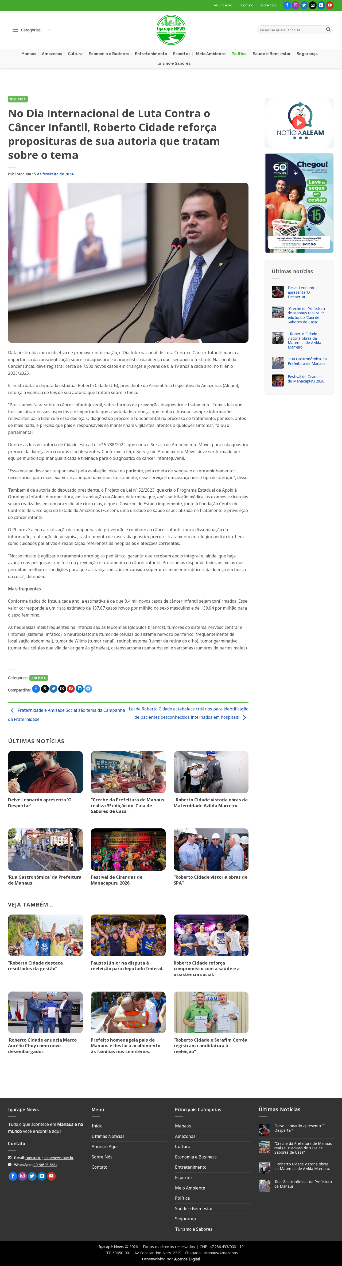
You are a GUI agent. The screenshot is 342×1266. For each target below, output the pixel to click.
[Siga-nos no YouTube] (330, 5)
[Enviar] (328, 30)
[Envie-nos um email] (313, 5)
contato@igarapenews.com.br (49, 1157)
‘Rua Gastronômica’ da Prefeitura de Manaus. (44, 880)
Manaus (28, 53)
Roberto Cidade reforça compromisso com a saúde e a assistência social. (207, 968)
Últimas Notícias (108, 1136)
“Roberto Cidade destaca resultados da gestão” (35, 966)
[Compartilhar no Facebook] (36, 689)
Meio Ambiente (211, 53)
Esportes (181, 53)
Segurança (307, 53)
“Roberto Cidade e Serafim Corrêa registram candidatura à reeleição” (210, 1045)
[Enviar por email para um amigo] (62, 689)
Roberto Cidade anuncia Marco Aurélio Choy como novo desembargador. (42, 1045)
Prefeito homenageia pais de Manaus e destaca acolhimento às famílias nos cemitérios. (125, 1045)
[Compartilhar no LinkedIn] (80, 689)
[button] (31, 30)
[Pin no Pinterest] (71, 689)
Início (97, 1126)
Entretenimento (151, 53)
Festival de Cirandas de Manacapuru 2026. (116, 880)
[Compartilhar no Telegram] (88, 689)
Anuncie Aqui (224, 5)
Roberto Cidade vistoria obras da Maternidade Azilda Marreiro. (211, 802)
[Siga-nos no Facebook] (287, 5)
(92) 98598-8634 (44, 1164)
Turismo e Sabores (173, 63)
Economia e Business (109, 53)
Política (239, 53)
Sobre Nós (267, 5)
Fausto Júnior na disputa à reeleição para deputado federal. (127, 966)
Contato (247, 5)
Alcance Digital (187, 1258)
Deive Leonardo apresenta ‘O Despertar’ (40, 802)
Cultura (75, 53)
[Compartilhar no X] (45, 689)
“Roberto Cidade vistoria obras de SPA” (210, 880)
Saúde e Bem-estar (272, 53)
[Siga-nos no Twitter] (304, 5)
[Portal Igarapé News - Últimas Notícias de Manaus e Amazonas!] (171, 30)
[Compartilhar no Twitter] (53, 689)
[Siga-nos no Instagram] (296, 5)
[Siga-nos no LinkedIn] (321, 5)
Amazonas (52, 53)
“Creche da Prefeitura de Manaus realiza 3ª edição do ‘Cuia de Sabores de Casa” (127, 805)
